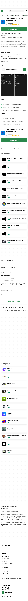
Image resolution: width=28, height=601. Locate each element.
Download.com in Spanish (7, 563)
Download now (15, 29)
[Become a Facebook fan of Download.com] (3, 588)
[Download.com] (4, 11)
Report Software (15, 301)
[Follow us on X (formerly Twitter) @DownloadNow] (6, 588)
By (9, 23)
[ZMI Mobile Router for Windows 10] (3, 22)
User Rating (9, 24)
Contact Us (4, 561)
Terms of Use (5, 573)
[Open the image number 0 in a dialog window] (7, 85)
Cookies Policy (5, 576)
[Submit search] (10, 11)
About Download (5, 556)
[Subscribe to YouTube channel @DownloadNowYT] (8, 588)
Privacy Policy (5, 571)
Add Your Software (6, 558)
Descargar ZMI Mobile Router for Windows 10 (12, 310)
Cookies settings (5, 581)
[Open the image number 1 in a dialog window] (21, 85)
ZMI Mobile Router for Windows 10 (14, 19)
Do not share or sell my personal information (12, 578)
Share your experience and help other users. (12, 37)
